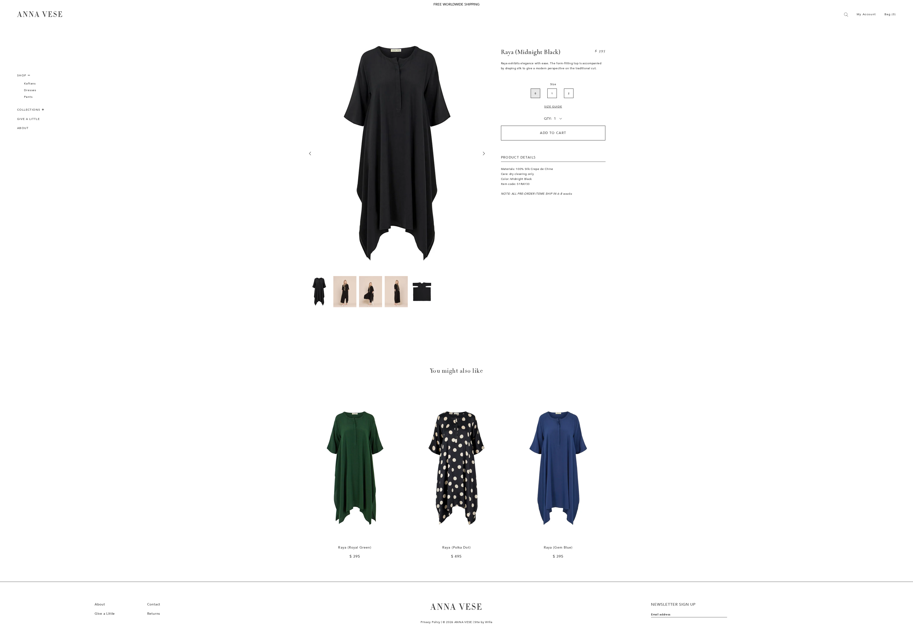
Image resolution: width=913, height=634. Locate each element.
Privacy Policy (430, 622)
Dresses (30, 90)
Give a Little (28, 119)
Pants (28, 97)
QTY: (548, 118)
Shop (22, 75)
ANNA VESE (40, 15)
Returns (153, 613)
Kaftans (30, 83)
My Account (866, 14)
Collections (29, 110)
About (23, 128)
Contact (153, 604)
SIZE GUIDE (553, 107)
